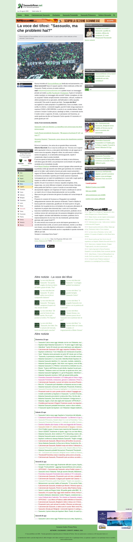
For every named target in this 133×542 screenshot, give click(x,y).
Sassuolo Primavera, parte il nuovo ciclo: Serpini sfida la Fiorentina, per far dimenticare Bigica (70, 448)
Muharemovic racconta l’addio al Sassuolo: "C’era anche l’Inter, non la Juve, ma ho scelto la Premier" (73, 483)
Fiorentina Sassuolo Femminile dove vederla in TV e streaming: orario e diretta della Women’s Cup (72, 474)
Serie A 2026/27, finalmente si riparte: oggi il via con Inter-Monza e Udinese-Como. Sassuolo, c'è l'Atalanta (75, 431)
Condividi (40, 246)
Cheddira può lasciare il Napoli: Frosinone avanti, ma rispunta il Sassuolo (63, 403)
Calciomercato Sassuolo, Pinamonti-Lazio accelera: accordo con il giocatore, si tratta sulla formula (72, 457)
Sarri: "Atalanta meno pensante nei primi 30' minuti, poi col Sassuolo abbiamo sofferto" (68, 354)
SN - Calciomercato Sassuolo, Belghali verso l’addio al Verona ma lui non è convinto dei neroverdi (72, 452)
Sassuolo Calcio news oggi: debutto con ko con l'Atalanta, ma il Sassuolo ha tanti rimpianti (69, 342)
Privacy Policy (72, 527)
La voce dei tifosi (45, 239)
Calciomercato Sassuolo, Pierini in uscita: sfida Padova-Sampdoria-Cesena (64, 488)
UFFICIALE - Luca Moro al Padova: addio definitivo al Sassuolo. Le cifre (63, 499)
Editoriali (88, 25)
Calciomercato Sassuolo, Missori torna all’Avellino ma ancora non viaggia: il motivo (67, 441)
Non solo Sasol (91, 168)
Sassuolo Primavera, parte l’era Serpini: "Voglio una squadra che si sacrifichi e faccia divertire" (71, 481)
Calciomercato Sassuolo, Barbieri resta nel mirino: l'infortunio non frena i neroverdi (66, 445)
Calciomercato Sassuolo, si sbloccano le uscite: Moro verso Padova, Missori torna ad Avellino (70, 506)
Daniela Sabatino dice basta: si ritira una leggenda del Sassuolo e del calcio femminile (68, 424)
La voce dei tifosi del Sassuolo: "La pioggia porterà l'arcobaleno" (73, 283)
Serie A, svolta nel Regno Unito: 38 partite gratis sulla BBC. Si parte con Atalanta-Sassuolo (69, 490)
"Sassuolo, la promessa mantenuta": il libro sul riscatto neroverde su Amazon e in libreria (68, 356)
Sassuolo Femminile (92, 137)
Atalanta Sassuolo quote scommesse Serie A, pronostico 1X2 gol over (62, 436)
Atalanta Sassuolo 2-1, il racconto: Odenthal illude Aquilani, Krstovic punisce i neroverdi (68, 359)
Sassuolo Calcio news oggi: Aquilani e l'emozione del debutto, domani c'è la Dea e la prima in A (71, 415)
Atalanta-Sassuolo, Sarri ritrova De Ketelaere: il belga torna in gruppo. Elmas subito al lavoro (70, 398)
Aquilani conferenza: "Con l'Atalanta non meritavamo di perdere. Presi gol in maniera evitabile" (71, 352)
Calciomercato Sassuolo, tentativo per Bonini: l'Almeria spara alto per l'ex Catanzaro (67, 485)
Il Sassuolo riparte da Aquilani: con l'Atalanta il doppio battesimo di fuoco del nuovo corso (69, 408)
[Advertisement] (100, 104)
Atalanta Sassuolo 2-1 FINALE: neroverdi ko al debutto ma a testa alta (62, 366)
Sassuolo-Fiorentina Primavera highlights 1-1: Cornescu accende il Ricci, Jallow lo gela (68, 389)
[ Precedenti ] (25, 165)
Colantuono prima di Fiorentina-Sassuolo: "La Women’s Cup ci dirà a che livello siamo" (68, 417)
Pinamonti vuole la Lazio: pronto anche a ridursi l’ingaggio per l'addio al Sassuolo (66, 391)
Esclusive (89, 120)
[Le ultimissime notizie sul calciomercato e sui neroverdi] (29, 6)
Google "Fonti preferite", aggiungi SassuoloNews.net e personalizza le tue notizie (66, 467)
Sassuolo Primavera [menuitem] (88, 15)
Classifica (21, 169)
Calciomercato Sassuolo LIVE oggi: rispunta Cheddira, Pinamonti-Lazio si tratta (65, 349)
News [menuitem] (27, 15)
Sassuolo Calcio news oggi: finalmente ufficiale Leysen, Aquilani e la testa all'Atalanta (68, 464)
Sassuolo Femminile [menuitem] (70, 15)
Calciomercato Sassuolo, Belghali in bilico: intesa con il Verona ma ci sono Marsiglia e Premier (71, 502)
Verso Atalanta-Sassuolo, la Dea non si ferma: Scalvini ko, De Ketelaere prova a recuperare (69, 443)
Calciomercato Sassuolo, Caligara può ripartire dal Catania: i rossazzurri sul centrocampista (70, 478)
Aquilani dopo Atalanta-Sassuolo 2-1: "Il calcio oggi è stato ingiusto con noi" (64, 345)
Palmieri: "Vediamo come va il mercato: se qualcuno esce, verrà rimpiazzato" (64, 370)
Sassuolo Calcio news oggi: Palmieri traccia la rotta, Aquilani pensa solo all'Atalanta (67, 519)
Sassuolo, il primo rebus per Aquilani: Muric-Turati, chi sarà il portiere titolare (64, 511)
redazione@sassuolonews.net (49, 90)
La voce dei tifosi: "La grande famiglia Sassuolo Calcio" (73, 293)
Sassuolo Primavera (92, 153)
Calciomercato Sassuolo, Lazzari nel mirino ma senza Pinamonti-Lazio (62, 382)
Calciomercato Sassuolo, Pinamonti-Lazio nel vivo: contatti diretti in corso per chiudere (68, 476)
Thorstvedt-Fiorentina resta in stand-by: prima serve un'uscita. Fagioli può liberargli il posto (69, 455)
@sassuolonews (57, 241)
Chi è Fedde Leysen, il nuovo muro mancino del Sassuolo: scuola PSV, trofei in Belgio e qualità (71, 429)
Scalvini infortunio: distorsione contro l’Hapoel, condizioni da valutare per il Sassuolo (67, 495)
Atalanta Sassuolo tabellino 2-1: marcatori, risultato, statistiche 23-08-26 (63, 361)
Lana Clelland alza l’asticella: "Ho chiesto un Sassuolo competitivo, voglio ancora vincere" (69, 497)
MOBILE (76, 530)
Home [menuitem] (19, 15)
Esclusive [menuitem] (56, 15)
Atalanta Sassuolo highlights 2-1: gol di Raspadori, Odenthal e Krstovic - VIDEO (65, 373)
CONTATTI (70, 530)
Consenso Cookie (61, 527)
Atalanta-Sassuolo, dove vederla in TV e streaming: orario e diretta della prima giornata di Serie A (71, 434)
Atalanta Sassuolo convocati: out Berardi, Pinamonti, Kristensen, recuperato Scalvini (67, 387)
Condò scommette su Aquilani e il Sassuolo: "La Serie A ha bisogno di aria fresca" (66, 394)
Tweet (52, 246)
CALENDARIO (62, 530)
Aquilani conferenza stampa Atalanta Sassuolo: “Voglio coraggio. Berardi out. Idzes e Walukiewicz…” (73, 438)
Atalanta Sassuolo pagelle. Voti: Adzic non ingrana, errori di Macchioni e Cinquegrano (67, 363)
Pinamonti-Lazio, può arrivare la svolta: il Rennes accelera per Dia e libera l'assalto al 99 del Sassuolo (73, 504)
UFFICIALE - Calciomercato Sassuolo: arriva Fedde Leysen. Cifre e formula (64, 469)
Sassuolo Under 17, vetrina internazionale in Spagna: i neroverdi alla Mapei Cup (66, 427)
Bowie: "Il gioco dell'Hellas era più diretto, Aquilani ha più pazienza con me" (64, 368)
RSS (81, 530)
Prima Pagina (90, 70)
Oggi (87, 89)
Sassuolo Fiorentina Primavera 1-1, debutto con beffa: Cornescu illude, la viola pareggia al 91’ (70, 422)
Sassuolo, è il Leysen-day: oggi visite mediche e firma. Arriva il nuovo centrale (65, 492)
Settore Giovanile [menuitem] (104, 15)
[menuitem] (114, 15)
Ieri (91, 89)
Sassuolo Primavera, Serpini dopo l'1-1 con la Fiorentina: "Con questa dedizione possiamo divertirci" (73, 420)
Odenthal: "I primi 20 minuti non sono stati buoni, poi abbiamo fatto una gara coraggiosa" (68, 347)
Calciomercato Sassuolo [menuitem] (41, 15)
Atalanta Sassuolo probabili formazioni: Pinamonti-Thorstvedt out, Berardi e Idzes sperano (69, 450)
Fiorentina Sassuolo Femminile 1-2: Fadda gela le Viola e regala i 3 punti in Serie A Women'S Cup (72, 377)
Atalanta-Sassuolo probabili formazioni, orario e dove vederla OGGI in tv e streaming (67, 405)
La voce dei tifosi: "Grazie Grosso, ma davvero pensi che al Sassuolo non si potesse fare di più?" (71, 315)
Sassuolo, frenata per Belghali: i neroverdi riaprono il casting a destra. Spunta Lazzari (67, 509)
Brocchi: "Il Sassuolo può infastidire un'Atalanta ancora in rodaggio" (61, 384)
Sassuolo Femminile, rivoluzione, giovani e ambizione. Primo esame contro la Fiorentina (68, 380)
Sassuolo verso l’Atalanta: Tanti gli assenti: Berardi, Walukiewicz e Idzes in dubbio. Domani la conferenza (74, 471)
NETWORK (53, 530)
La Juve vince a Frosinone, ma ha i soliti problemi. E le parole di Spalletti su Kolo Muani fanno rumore (100, 234)
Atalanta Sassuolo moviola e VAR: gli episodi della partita (58, 375)
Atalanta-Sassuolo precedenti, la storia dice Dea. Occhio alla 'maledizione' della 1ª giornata (69, 396)
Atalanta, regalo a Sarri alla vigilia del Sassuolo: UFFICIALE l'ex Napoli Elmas (65, 401)
